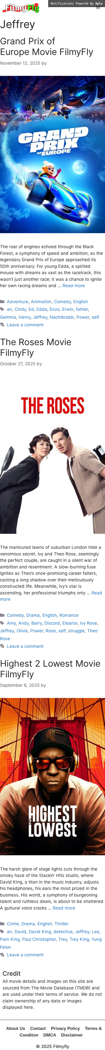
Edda (41, 309)
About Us (15, 1028)
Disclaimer (72, 1035)
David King (40, 931)
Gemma (8, 317)
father (82, 309)
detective (63, 931)
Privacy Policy (65, 1028)
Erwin (67, 309)
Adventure (17, 301)
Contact (38, 1028)
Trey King (79, 939)
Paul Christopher (39, 939)
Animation (41, 301)
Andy (23, 623)
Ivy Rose (88, 623)
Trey (62, 939)
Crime (13, 923)
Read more (73, 285)
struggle (76, 630)
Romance (68, 615)
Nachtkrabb (62, 317)
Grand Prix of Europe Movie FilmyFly (46, 46)
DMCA (49, 1035)
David (20, 931)
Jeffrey (40, 317)
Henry (25, 317)
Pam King (10, 939)
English (80, 301)
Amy (11, 623)
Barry (36, 623)
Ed (31, 309)
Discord (52, 623)
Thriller (62, 923)
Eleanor (69, 623)
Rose (51, 630)
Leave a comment (25, 324)
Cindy (20, 309)
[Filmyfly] (21, 7)
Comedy (62, 301)
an (9, 309)
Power (82, 317)
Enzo (55, 309)
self (95, 317)
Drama (33, 615)
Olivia (22, 630)
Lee (95, 931)
